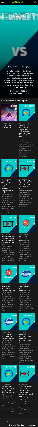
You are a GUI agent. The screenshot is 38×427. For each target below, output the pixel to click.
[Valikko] (2, 2)
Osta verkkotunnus (28, 425)
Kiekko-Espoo (24, 87)
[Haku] (35, 2)
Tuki (18, 425)
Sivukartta (12, 425)
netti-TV (6, 422)
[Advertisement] (19, 41)
